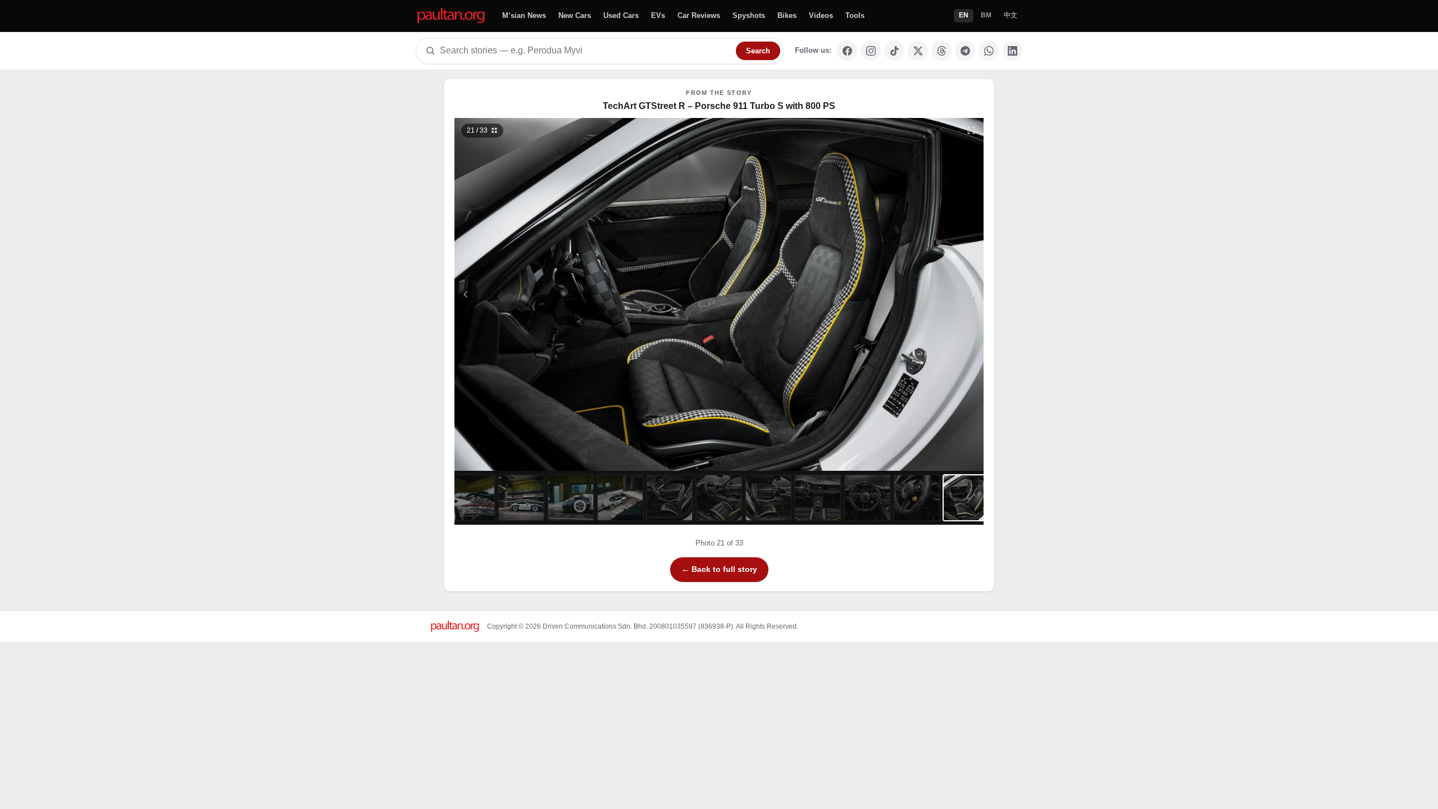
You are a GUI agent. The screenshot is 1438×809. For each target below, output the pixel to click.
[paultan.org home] (451, 16)
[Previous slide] (520, 294)
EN (963, 15)
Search (758, 51)
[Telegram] (965, 50)
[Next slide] (918, 294)
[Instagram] (871, 50)
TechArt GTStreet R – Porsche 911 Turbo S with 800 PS (719, 106)
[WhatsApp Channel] (989, 50)
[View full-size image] (971, 130)
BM (986, 15)
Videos (821, 15)
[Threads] (941, 50)
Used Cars (621, 15)
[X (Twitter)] (918, 50)
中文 (1010, 15)
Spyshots (748, 15)
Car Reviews (698, 15)
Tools (854, 15)
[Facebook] (847, 50)
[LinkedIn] (1012, 50)
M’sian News (524, 15)
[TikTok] (894, 50)
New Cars (574, 15)
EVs (658, 15)
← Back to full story (719, 569)
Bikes (787, 15)
